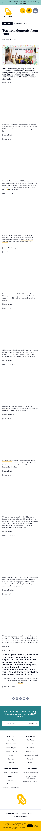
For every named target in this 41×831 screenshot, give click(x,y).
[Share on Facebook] (13, 698)
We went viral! (7, 461)
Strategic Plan (11, 744)
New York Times (23, 356)
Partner (11, 780)
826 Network (30, 748)
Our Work (19, 23)
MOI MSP (28, 584)
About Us (11, 740)
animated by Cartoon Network (28, 296)
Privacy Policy (36, 825)
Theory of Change (11, 751)
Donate (10, 776)
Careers (11, 759)
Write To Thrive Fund (30, 755)
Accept (30, 826)
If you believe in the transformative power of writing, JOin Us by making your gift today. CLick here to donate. (20, 681)
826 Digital (12, 640)
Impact (30, 744)
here (3, 131)
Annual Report (11, 748)
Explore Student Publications (30, 777)
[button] (2, 2)
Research (30, 759)
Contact (11, 763)
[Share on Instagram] (17, 698)
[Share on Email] (27, 698)
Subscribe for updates (11, 788)
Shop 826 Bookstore (30, 782)
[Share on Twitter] (20, 698)
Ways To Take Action (11, 773)
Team (11, 755)
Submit (32, 723)
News (25, 23)
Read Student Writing (30, 773)
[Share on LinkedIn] (24, 698)
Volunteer (10, 784)
